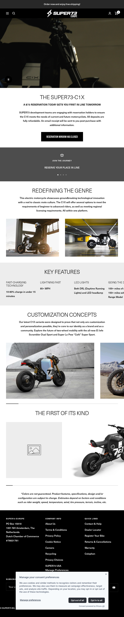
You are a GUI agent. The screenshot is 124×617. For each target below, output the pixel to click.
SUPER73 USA (53, 566)
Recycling (50, 553)
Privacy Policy (53, 535)
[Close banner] (106, 573)
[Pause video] (8, 79)
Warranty (90, 547)
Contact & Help (93, 523)
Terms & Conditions (56, 529)
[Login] (109, 13)
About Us (50, 523)
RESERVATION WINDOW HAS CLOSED (62, 136)
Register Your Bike (94, 535)
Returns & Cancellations (98, 541)
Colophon (90, 553)
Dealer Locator (93, 529)
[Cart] (116, 13)
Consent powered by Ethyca (90, 606)
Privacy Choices (54, 559)
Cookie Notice (53, 541)
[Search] (13, 13)
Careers (49, 547)
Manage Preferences (57, 570)
